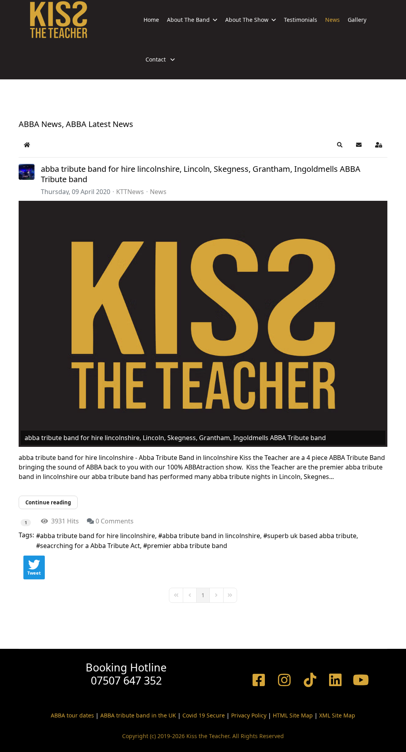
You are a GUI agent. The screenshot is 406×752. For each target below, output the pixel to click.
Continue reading (48, 502)
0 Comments (115, 521)
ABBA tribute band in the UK (138, 715)
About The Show (246, 19)
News (332, 19)
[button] (340, 144)
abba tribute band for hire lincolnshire (97, 535)
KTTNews (130, 191)
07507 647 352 (126, 680)
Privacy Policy (248, 715)
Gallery (357, 19)
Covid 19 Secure (203, 715)
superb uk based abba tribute (311, 535)
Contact (156, 59)
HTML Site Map (293, 715)
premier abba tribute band (187, 545)
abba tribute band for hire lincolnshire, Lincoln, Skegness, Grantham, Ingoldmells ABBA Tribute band (200, 174)
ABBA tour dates (72, 715)
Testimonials (300, 19)
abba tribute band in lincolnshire (211, 535)
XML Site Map (337, 715)
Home (151, 19)
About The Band (188, 19)
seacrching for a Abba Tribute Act (90, 545)
